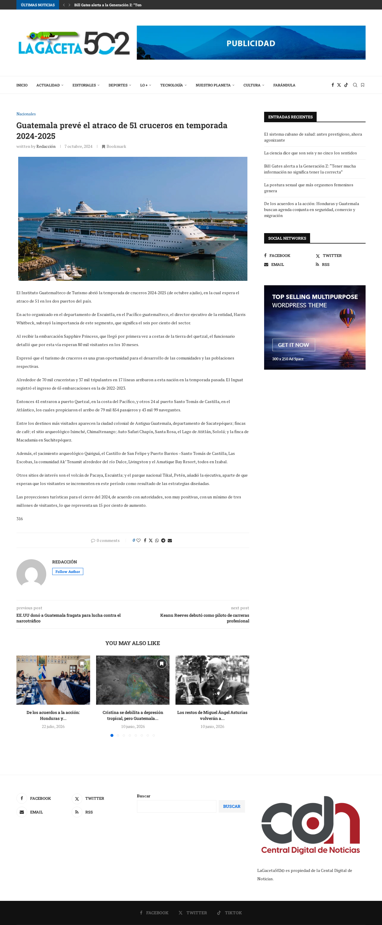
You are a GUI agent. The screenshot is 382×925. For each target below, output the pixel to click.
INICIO (21, 85)
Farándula (284, 85)
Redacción (46, 146)
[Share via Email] (170, 540)
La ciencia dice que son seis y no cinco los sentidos (310, 153)
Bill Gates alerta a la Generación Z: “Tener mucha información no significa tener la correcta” (310, 169)
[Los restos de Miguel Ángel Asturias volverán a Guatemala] (212, 680)
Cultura (252, 85)
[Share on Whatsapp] (157, 540)
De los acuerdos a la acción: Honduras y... (53, 715)
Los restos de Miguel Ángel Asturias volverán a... (212, 715)
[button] (63, 5)
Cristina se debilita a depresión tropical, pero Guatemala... (132, 715)
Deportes (118, 85)
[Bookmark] (363, 85)
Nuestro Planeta (213, 85)
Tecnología (171, 85)
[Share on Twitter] (151, 540)
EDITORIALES (84, 85)
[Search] (355, 85)
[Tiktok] (346, 85)
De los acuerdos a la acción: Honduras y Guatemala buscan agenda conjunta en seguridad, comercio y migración (311, 209)
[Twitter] (339, 85)
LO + (143, 85)
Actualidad (48, 85)
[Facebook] (333, 85)
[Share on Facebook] (145, 540)
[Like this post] (138, 540)
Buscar (143, 796)
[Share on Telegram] (163, 540)
